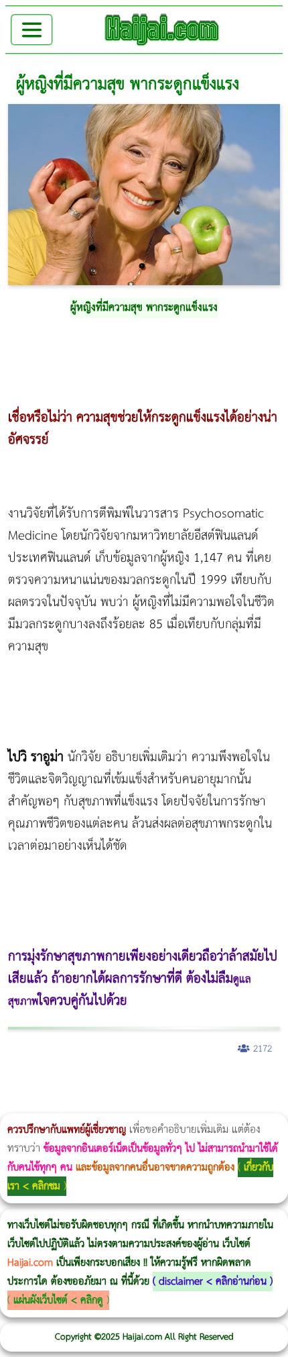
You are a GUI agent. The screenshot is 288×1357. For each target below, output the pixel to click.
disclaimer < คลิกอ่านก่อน (213, 1281)
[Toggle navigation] (32, 30)
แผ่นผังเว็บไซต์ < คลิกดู (58, 1300)
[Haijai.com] (162, 29)
